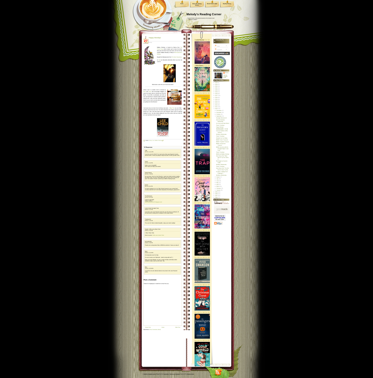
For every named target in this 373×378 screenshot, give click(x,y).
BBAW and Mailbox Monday (222, 154)
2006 (216, 197)
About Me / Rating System (197, 4)
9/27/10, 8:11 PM (149, 186)
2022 (216, 86)
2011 (216, 106)
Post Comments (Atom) (155, 329)
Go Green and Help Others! (222, 123)
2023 (216, 84)
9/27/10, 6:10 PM (149, 162)
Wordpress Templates (175, 374)
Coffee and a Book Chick (158, 235)
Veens (146, 161)
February (218, 188)
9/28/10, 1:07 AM (149, 209)
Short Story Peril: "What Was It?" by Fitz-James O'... (222, 157)
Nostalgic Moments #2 (221, 118)
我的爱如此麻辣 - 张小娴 (222, 128)
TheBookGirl (148, 219)
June (217, 180)
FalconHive (166, 374)
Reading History (227, 3)
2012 (216, 105)
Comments (219, 49)
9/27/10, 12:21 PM (149, 151)
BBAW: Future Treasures (222, 139)
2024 (216, 82)
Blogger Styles (190, 374)
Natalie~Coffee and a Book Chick (152, 229)
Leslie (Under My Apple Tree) (152, 208)
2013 (216, 103)
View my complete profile (225, 76)
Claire (150, 91)
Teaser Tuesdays (220, 125)
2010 (216, 108)
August (218, 177)
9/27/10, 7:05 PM (149, 173)
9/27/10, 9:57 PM (149, 197)
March (218, 186)
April (217, 184)
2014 (216, 101)
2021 (216, 88)
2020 (216, 90)
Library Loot (151, 140)
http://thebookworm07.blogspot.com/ (153, 202)
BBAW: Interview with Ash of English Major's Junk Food (222, 148)
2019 (216, 91)
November (219, 112)
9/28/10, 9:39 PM (149, 242)
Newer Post (148, 327)
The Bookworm (148, 196)
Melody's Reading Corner (203, 14)
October (218, 114)
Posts (218, 46)
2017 (216, 95)
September (219, 116)
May (217, 182)
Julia (146, 150)
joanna (146, 184)
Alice (146, 267)
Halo (159, 60)
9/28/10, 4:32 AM (149, 230)
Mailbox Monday (158, 140)
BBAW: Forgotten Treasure (222, 141)
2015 (216, 99)
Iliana (146, 251)
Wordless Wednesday (221, 134)
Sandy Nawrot (148, 172)
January (218, 190)
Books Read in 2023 (212, 3)
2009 (216, 192)
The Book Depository (177, 57)
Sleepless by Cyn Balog (221, 138)
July (217, 178)
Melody (227, 72)
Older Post (177, 327)
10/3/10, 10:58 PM (149, 268)
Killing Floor (172, 108)
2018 (216, 93)
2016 (216, 97)
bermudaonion (148, 241)
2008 (216, 193)
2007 (216, 195)
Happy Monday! (155, 38)
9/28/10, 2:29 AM (149, 220)
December (219, 110)
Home (181, 3)
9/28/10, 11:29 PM (149, 252)
